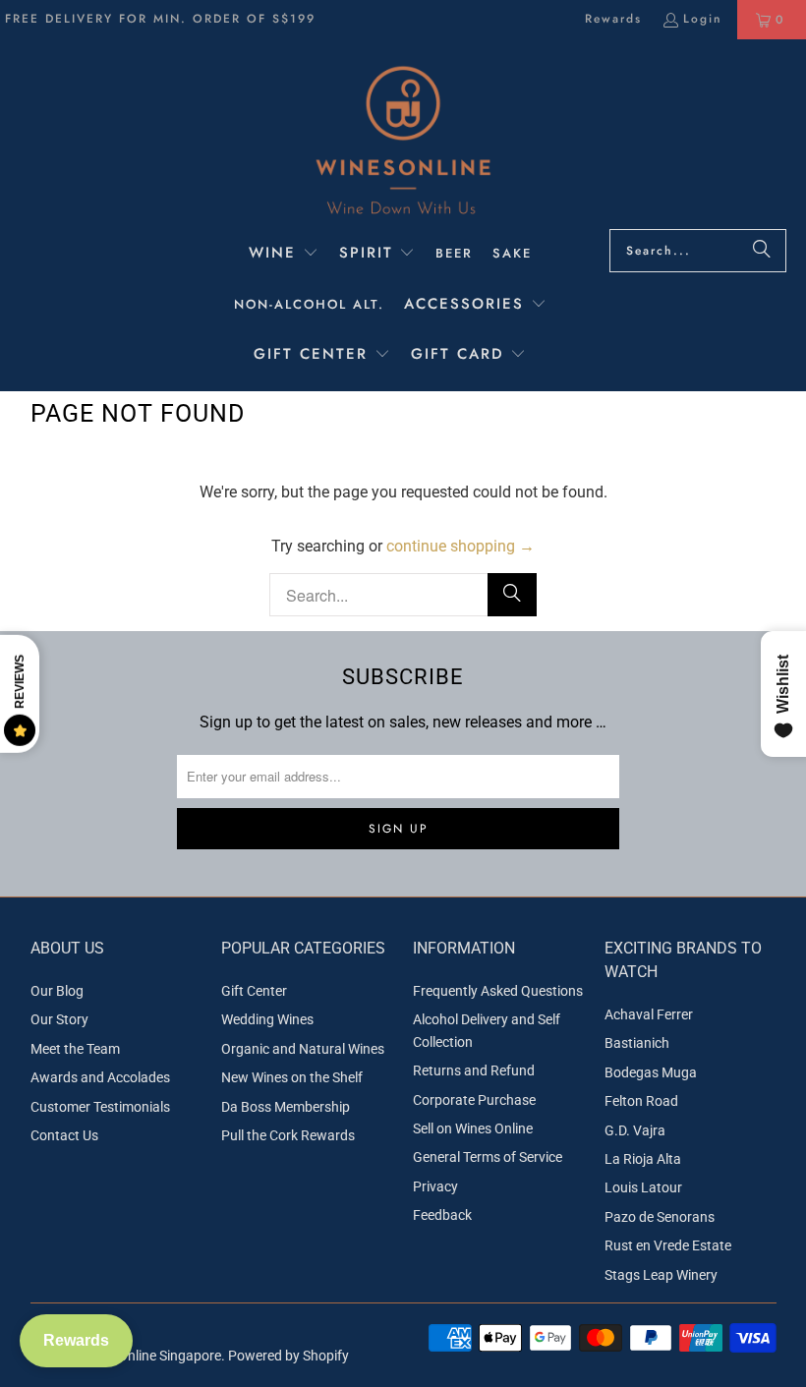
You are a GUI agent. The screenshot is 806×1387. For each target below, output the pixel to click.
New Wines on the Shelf (292, 1077)
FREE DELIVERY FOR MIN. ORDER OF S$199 (160, 19)
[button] (283, 254)
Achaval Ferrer (648, 1014)
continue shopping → (460, 546)
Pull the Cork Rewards (288, 1135)
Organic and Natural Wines (302, 1049)
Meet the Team (75, 1049)
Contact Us (64, 1135)
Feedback (442, 1215)
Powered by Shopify (288, 1355)
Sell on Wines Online (473, 1128)
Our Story (59, 1019)
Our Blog (57, 991)
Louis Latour (643, 1187)
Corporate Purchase (474, 1100)
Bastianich (636, 1043)
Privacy (435, 1186)
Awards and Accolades (100, 1077)
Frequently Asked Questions (498, 991)
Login (702, 19)
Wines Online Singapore (150, 1355)
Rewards (613, 19)
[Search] (761, 250)
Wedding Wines (267, 1019)
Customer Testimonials (100, 1107)
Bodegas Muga (650, 1072)
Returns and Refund (474, 1070)
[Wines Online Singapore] (403, 139)
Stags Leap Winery (661, 1275)
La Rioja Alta (642, 1159)
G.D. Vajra (634, 1130)
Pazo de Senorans (659, 1217)
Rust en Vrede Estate (667, 1245)
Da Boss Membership (285, 1107)
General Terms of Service (487, 1157)
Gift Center (254, 991)
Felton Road (641, 1101)
